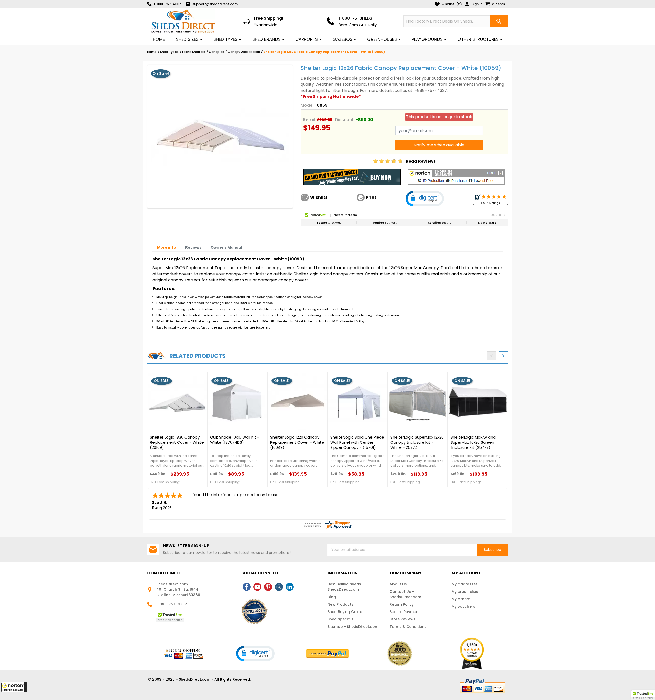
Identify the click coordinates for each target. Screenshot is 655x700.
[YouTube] (257, 587)
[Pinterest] (268, 587)
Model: (307, 105)
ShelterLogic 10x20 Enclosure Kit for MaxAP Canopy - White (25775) (296, 442)
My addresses (465, 584)
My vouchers (463, 606)
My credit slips (465, 591)
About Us (398, 584)
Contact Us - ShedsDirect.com (405, 594)
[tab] (166, 247)
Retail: (309, 120)
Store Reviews (403, 619)
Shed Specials (340, 619)
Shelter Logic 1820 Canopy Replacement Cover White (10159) (235, 442)
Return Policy (402, 604)
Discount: (345, 120)
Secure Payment (405, 611)
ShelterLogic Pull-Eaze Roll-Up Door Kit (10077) (355, 440)
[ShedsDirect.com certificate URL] (327, 524)
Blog (332, 596)
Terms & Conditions (408, 626)
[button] (14, 687)
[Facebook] (247, 587)
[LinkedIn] (290, 587)
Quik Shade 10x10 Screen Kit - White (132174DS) (177, 440)
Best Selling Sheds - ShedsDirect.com (346, 587)
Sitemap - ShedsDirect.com (353, 626)
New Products (340, 604)
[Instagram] (279, 587)
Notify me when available (439, 145)
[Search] (499, 21)
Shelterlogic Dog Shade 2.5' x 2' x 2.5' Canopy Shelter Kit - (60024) (417, 442)
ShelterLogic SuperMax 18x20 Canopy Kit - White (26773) (477, 440)
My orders (461, 598)
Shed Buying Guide (345, 611)
